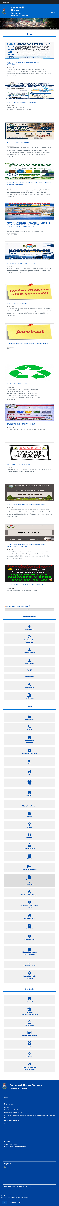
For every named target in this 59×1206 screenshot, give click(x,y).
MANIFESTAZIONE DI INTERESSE (18, 142)
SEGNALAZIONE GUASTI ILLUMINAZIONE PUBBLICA (25, 585)
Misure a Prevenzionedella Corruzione (29, 953)
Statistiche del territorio (29, 869)
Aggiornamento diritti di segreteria (19, 464)
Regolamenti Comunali (29, 741)
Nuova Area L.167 (29, 918)
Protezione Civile (29, 848)
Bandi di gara (29, 687)
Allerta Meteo (29, 1025)
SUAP (29, 1046)
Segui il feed (10, 606)
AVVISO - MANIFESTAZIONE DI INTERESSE (21, 102)
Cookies (6, 1124)
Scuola (29, 859)
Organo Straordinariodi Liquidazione (29, 1068)
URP (29, 785)
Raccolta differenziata (29, 753)
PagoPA (29, 670)
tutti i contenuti (23, 606)
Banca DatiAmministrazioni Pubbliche (29, 1013)
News (29, 34)
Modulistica (29, 795)
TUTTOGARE (29, 677)
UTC (29, 774)
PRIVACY (26, 1197)
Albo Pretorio (29, 629)
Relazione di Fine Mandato (29, 895)
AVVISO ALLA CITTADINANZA (17, 303)
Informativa (29, 929)
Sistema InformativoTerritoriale (29, 977)
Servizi (29, 707)
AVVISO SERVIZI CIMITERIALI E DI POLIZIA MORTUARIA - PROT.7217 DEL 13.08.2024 (26, 545)
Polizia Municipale (30, 652)
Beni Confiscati (29, 698)
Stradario (29, 837)
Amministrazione (29, 617)
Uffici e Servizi (29, 663)
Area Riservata (29, 719)
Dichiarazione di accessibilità (11, 1120)
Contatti (29, 730)
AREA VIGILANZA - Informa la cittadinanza (21, 263)
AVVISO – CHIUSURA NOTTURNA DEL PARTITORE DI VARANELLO (25, 63)
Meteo (29, 816)
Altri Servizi (29, 989)
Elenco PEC (29, 1002)
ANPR (29, 963)
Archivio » (29, 610)
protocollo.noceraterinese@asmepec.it (16, 1146)
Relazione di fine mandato (29, 882)
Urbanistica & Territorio (29, 806)
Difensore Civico (29, 939)
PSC (29, 763)
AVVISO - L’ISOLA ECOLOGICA (17, 384)
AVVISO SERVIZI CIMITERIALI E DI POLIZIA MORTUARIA (26, 504)
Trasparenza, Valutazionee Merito (29, 906)
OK (4, 1202)
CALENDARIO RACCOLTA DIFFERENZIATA (21, 424)
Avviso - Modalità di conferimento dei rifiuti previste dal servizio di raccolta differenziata (29, 184)
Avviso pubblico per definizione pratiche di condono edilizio (27, 343)
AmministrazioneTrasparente (29, 641)
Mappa (29, 827)
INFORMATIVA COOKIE (14, 1202)
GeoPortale (29, 1057)
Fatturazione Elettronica (29, 1035)
